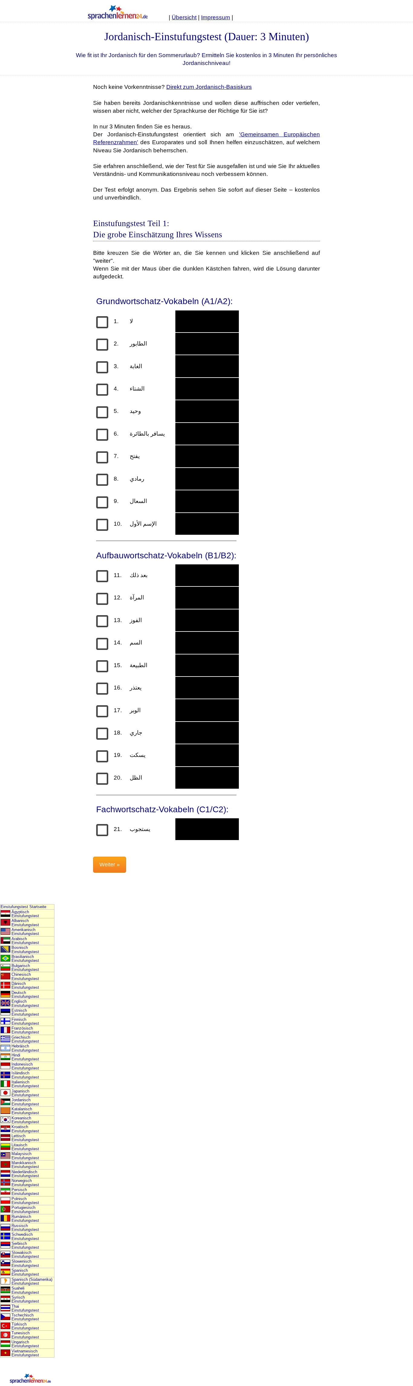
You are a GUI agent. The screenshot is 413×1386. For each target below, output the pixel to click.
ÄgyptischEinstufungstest (25, 914)
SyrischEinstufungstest (25, 1299)
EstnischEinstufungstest (25, 1012)
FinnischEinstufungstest (25, 1021)
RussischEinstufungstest (25, 1227)
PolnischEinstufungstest (25, 1200)
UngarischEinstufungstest (25, 1344)
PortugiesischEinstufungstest (25, 1209)
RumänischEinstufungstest (25, 1218)
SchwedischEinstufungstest (25, 1236)
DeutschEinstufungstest (25, 994)
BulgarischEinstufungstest (25, 967)
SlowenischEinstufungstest (25, 1263)
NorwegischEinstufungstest (25, 1182)
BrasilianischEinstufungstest (25, 958)
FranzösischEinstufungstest (25, 1030)
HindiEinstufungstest (25, 1057)
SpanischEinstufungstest (25, 1272)
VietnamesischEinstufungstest (25, 1353)
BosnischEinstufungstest (25, 949)
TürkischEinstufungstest (25, 1326)
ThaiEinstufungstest (25, 1308)
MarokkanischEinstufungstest (25, 1164)
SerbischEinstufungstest (25, 1245)
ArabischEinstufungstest (25, 940)
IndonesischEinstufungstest (25, 1066)
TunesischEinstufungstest (25, 1335)
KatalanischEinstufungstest (25, 1111)
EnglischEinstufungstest (25, 1003)
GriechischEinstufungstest (25, 1039)
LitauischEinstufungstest (25, 1147)
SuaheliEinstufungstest (25, 1290)
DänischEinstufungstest (25, 985)
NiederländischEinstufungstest (25, 1174)
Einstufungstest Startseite (23, 906)
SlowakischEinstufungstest (25, 1254)
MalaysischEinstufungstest (25, 1155)
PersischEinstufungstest (25, 1191)
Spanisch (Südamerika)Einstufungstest (31, 1281)
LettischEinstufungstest (25, 1138)
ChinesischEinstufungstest (25, 976)
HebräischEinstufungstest (25, 1048)
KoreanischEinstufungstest (25, 1120)
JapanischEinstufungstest (25, 1093)
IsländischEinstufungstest (25, 1075)
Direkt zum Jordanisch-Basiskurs (209, 87)
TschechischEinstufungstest (25, 1317)
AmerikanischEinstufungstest (25, 931)
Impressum (215, 17)
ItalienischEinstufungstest (25, 1084)
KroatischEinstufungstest (25, 1129)
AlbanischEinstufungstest (25, 922)
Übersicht (184, 17)
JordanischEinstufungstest (25, 1102)
